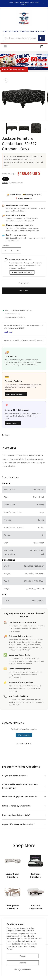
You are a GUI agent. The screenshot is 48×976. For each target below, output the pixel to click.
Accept (22, 956)
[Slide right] (45, 129)
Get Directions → (12, 423)
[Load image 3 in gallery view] (36, 128)
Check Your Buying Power (14, 69)
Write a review (24, 735)
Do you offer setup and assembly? (18, 824)
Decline (23, 962)
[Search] (41, 38)
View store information (15, 317)
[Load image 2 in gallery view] (24, 128)
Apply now (8, 332)
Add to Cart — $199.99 (23, 272)
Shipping (5, 182)
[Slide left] (3, 129)
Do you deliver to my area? (15, 775)
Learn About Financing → (16, 394)
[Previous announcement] (5, 3)
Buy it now (24, 290)
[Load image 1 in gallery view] (12, 128)
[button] (5, 47)
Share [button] (7, 435)
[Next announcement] (43, 3)
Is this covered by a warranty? (16, 805)
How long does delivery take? (16, 815)
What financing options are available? (20, 796)
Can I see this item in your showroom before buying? (20, 786)
